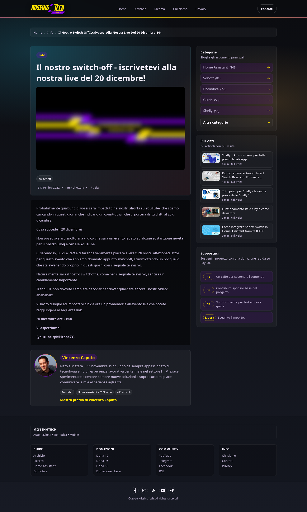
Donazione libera (108, 471)
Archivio (140, 9)
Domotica (40, 471)
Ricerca (159, 9)
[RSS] (153, 490)
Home (122, 9)
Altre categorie (215, 122)
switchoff (45, 179)
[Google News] (144, 490)
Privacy (200, 9)
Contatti (267, 9)
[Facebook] (135, 490)
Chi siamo (180, 9)
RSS (161, 471)
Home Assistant (44, 466)
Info (50, 32)
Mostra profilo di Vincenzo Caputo (88, 400)
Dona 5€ (102, 466)
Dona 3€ (102, 461)
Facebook (166, 466)
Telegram (165, 461)
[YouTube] (162, 490)
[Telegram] (171, 490)
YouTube (165, 456)
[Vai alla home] (48, 9)
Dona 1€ (102, 456)
